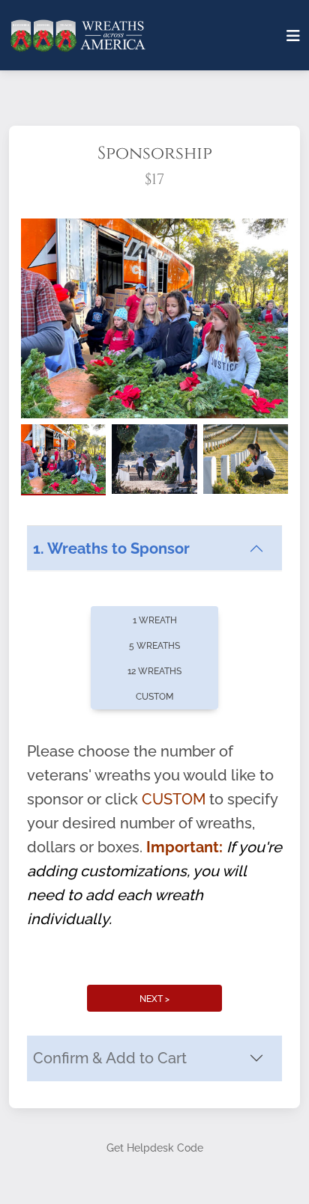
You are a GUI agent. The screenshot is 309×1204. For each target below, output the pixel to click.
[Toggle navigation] (293, 35)
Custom (154, 696)
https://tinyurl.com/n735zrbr (113, 776)
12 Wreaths (155, 671)
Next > (155, 999)
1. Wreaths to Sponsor (111, 548)
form (185, 752)
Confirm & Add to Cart (110, 1058)
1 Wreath (155, 620)
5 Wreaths (154, 646)
